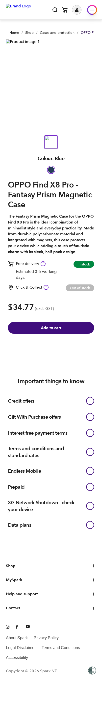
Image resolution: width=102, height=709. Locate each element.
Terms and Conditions (61, 648)
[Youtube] (28, 627)
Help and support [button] (22, 594)
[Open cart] (65, 10)
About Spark (17, 638)
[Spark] (18, 9)
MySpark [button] (14, 580)
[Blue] (51, 170)
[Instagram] (8, 627)
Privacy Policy (46, 638)
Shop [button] (10, 565)
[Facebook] (18, 627)
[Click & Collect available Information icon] (46, 287)
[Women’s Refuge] (92, 671)
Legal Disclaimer (21, 648)
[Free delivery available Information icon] (43, 264)
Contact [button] (13, 608)
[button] (80, 10)
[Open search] (55, 10)
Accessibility (17, 657)
